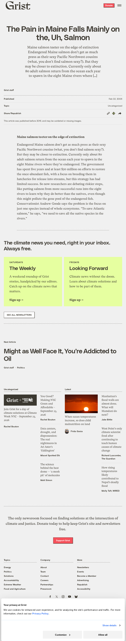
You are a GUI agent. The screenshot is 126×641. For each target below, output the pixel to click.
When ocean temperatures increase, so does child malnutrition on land (80, 420)
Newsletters (83, 567)
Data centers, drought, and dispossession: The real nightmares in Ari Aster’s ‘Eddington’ (48, 439)
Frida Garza (77, 431)
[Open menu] (119, 5)
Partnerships (46, 584)
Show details (109, 625)
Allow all (102, 634)
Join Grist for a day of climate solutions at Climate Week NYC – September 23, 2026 (20, 415)
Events (80, 571)
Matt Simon (46, 480)
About (43, 567)
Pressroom (45, 588)
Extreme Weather (12, 584)
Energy (7, 567)
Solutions (9, 576)
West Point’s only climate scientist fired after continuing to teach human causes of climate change (112, 439)
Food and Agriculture (15, 588)
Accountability (11, 580)
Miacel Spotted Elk (50, 455)
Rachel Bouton (11, 426)
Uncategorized (115, 105)
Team (43, 571)
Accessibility (83, 588)
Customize (61, 634)
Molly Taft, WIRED (111, 490)
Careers (44, 580)
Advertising (83, 580)
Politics (21, 367)
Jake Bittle (107, 419)
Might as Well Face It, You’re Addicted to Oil (60, 354)
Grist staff (9, 90)
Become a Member (86, 576)
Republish (82, 584)
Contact (44, 576)
